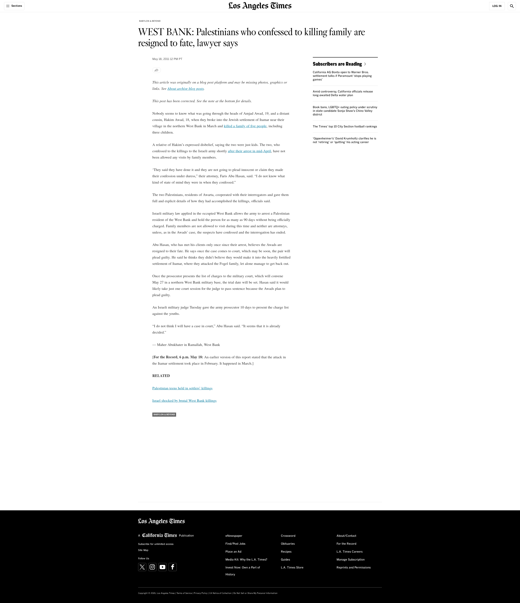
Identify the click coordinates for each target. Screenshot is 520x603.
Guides (285, 559)
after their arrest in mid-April (249, 150)
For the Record (346, 543)
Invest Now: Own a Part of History (242, 571)
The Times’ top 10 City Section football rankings (345, 126)
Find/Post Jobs (235, 543)
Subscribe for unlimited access (155, 544)
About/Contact (346, 536)
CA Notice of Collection (220, 593)
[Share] (156, 70)
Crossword (288, 536)
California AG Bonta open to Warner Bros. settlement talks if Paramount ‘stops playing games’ (342, 76)
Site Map (143, 550)
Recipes (286, 551)
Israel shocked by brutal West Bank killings (184, 400)
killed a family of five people (245, 125)
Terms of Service (184, 593)
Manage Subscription (351, 559)
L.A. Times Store (292, 567)
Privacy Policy (200, 593)
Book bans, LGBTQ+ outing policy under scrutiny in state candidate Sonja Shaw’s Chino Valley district (345, 111)
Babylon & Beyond (149, 21)
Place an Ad (233, 551)
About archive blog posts (185, 88)
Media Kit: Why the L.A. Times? (246, 559)
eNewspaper (233, 536)
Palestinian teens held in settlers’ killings (182, 388)
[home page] (260, 5)
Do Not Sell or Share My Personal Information (255, 593)
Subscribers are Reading (337, 64)
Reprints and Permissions (354, 567)
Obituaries (288, 543)
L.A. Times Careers (350, 551)
